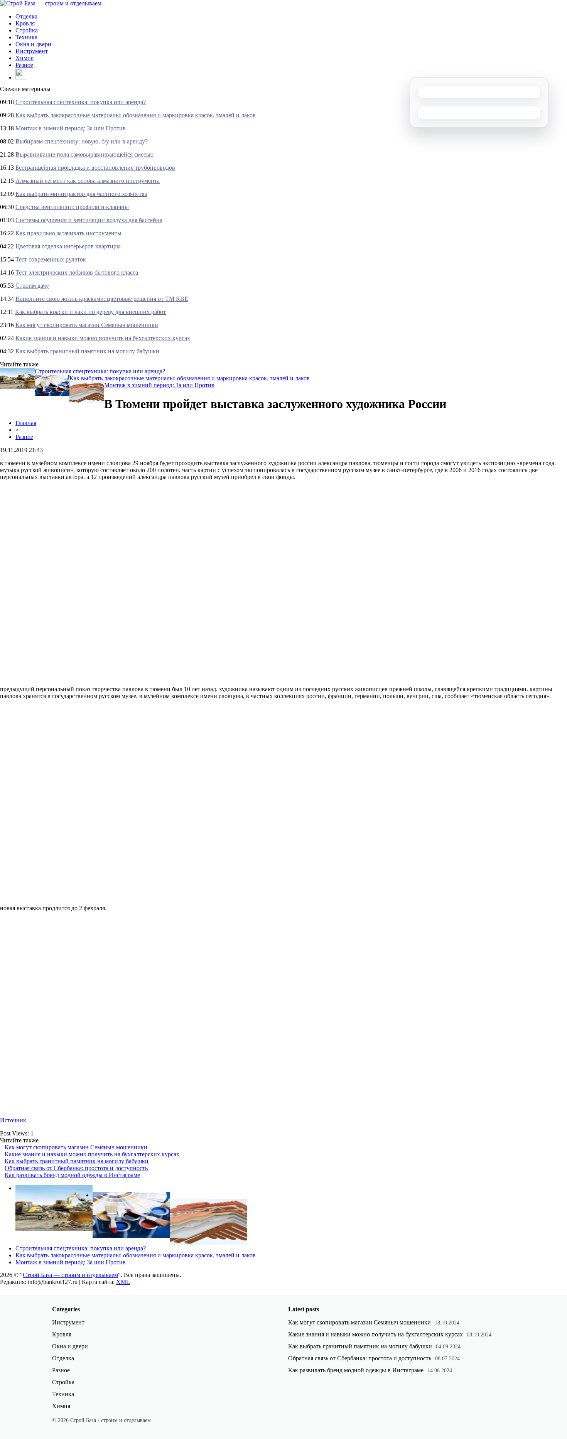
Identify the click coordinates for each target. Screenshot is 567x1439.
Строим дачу (32, 285)
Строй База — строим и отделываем (70, 1275)
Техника (26, 37)
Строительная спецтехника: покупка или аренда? (80, 102)
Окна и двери (33, 44)
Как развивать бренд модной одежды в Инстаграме (72, 1175)
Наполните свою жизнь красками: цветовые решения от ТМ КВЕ (101, 298)
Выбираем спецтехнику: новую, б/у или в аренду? (81, 141)
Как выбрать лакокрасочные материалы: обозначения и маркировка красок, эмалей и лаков (135, 115)
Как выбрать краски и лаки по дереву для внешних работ (90, 312)
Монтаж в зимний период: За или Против (70, 128)
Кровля (25, 23)
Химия (24, 58)
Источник (13, 1120)
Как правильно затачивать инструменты (68, 233)
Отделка (26, 16)
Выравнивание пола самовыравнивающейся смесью (84, 154)
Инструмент (31, 51)
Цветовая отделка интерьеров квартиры (68, 246)
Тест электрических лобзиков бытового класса (76, 272)
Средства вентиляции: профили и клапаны (72, 207)
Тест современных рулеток (50, 259)
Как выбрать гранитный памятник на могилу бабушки (87, 351)
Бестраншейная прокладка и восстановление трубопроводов (95, 167)
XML (123, 1282)
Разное (24, 65)
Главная (25, 423)
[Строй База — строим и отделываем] (50, 3)
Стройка (26, 30)
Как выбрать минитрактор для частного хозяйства (81, 194)
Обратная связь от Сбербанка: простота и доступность (76, 1168)
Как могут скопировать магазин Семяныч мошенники (86, 325)
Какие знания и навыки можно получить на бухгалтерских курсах (102, 338)
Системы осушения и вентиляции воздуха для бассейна (88, 220)
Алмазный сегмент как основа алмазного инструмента (87, 180)
